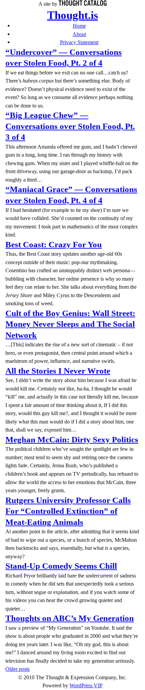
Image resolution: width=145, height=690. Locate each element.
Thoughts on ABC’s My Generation (69, 618)
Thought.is (72, 15)
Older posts (17, 669)
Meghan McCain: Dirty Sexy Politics (71, 439)
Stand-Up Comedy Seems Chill (61, 565)
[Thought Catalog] (83, 4)
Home (79, 26)
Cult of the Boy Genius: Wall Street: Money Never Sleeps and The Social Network (70, 324)
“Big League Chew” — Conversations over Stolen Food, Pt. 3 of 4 (70, 126)
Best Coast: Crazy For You (53, 244)
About (79, 34)
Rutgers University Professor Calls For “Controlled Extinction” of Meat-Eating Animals (68, 511)
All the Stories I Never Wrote (57, 370)
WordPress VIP (86, 685)
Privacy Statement (79, 42)
